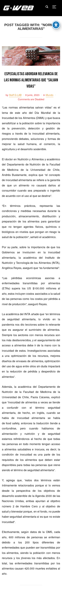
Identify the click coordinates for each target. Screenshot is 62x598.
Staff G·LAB (15, 95)
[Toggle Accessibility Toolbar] (56, 25)
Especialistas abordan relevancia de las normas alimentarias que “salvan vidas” (31, 80)
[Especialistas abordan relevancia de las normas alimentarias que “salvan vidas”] (31, 48)
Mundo (49, 95)
